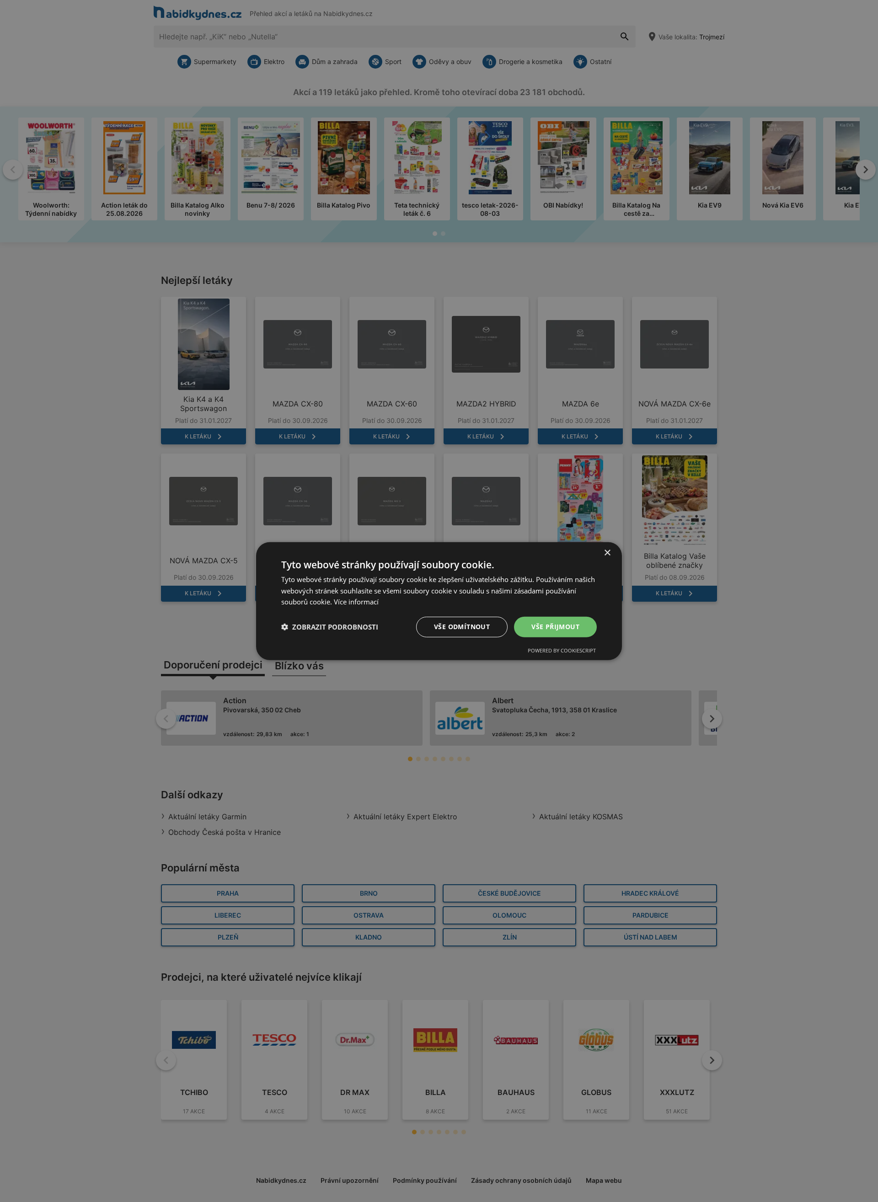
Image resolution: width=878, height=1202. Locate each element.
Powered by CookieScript (562, 650)
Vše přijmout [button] (555, 626)
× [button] (607, 552)
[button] (329, 627)
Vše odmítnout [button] (462, 626)
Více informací (356, 601)
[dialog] (439, 601)
